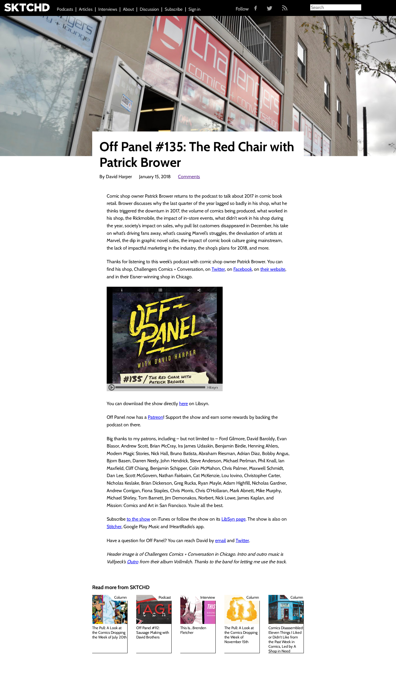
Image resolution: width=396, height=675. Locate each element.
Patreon (155, 417)
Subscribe (174, 9)
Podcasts (65, 9)
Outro (132, 561)
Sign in (194, 9)
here (183, 403)
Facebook (242, 269)
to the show (138, 519)
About (128, 9)
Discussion (149, 9)
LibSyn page (233, 519)
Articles (85, 9)
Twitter (218, 269)
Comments (189, 176)
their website (272, 269)
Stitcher (114, 526)
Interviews (107, 9)
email (220, 540)
